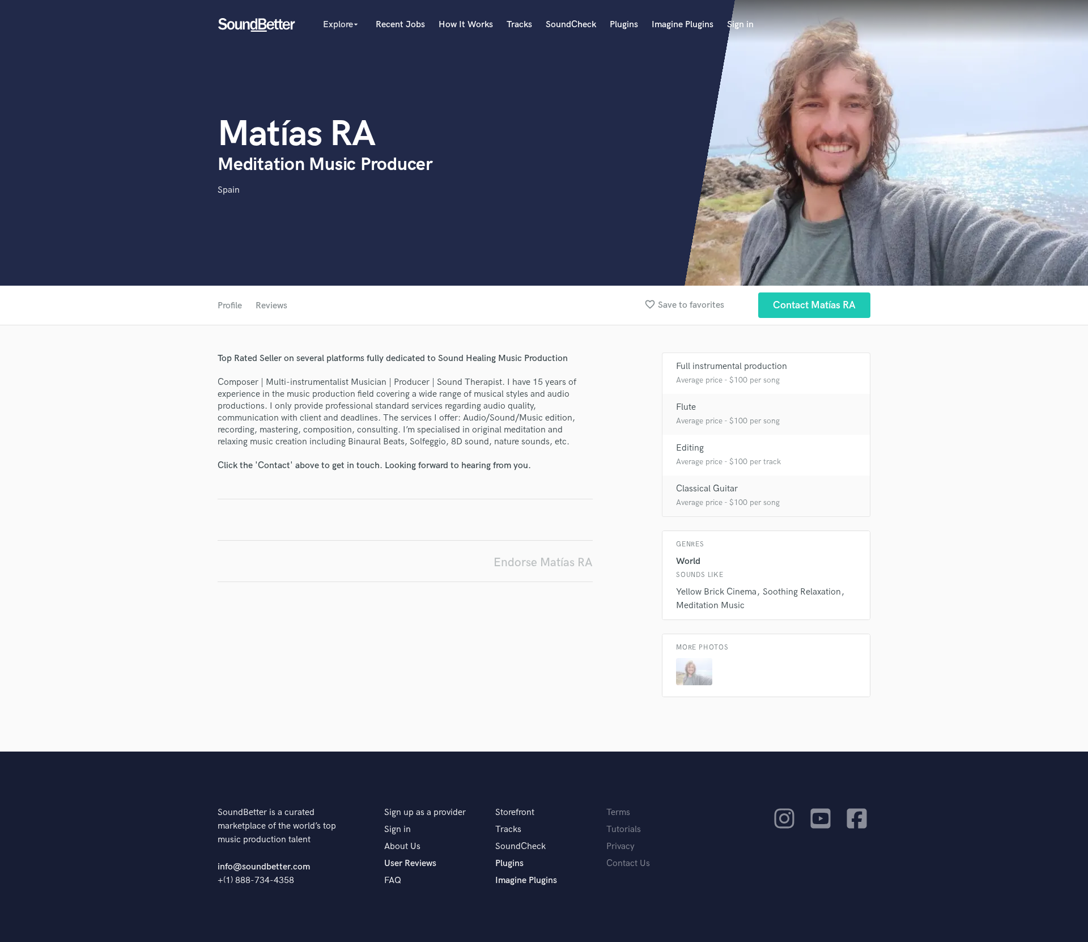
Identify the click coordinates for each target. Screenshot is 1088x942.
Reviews (271, 305)
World (688, 561)
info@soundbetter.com (264, 867)
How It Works (466, 24)
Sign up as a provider (425, 812)
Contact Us (628, 863)
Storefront (514, 812)
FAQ (392, 880)
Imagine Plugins (682, 24)
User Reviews (410, 863)
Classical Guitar (707, 488)
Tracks (519, 24)
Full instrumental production (731, 366)
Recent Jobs (400, 24)
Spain (229, 190)
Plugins (624, 24)
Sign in (740, 24)
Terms (618, 812)
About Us (402, 846)
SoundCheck (571, 24)
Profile (230, 305)
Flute (686, 407)
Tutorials (623, 829)
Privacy (620, 846)
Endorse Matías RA (543, 562)
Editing (690, 448)
